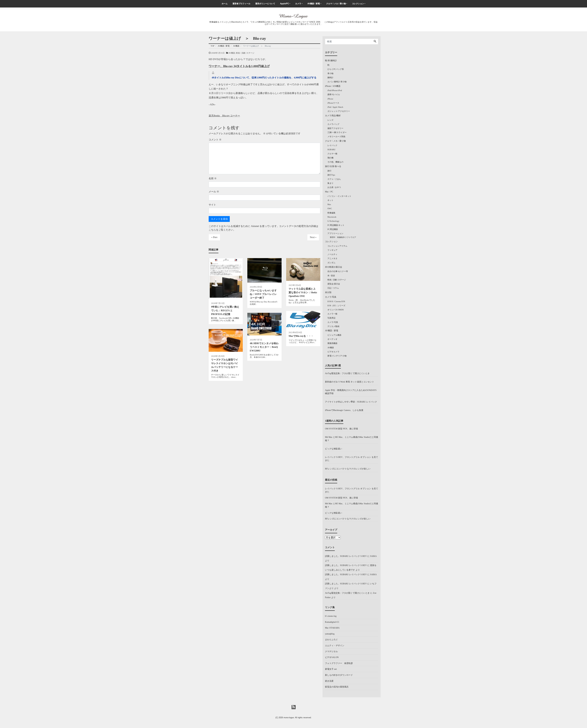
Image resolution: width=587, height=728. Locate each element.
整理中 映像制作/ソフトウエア (343, 237)
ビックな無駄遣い (333, 448)
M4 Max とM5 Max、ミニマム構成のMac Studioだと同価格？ (351, 439)
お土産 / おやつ (334, 187)
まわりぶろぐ (331, 639)
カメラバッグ (333, 124)
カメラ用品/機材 (333, 115)
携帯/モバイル (333, 94)
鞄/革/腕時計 (331, 60)
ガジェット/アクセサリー (338, 111)
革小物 (330, 73)
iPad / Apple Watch (335, 107)
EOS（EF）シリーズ (336, 305)
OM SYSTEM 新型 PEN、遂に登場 (341, 428)
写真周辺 (331, 318)
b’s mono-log (330, 616)
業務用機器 (332, 343)
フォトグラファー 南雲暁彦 (339, 663)
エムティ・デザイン (334, 645)
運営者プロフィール (241, 3)
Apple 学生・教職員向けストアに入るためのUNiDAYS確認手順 (351, 392)
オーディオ (332, 339)
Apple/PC (284, 3)
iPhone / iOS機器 (332, 86)
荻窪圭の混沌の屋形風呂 (337, 687)
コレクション (358, 3)
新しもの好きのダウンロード (339, 675)
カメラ (298, 3)
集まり (330, 183)
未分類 (328, 292)
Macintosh (331, 217)
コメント (215, 139)
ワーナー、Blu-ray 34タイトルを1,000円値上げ (239, 66)
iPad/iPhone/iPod (334, 90)
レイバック (332, 145)
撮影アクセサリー (335, 128)
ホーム (225, 3)
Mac (329, 204)
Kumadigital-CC (332, 622)
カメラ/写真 (330, 297)
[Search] (375, 41)
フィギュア (332, 250)
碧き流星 (329, 681)
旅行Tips (331, 175)
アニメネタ (332, 258)
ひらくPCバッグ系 (335, 69)
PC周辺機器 (332, 229)
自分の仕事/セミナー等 (337, 271)
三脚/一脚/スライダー (337, 132)
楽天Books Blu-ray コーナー (224, 115)
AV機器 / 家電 (313, 3)
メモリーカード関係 (336, 136)
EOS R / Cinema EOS (336, 301)
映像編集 (331, 213)
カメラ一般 (332, 314)
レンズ (330, 120)
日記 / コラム (333, 288)
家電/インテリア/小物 (337, 356)
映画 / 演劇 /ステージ (245, 53)
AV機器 (232, 53)
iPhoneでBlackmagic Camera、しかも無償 (344, 410)
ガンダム (331, 262)
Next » (313, 237)
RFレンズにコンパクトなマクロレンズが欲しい (347, 468)
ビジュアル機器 (334, 335)
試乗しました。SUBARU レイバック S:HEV (346, 556)
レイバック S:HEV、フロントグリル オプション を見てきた (351, 459)
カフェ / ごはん (334, 179)
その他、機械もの (335, 162)
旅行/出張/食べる (333, 166)
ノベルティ (332, 254)
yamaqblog (329, 633)
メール (214, 191)
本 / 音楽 (331, 275)
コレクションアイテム (337, 246)
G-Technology (333, 221)
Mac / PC (329, 191)
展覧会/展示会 (333, 284)
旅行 (329, 171)
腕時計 (330, 77)
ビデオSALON (332, 657)
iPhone (330, 99)
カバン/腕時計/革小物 (337, 82)
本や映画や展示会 (333, 267)
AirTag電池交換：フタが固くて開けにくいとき (347, 373)
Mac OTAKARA (332, 628)
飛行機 (330, 158)
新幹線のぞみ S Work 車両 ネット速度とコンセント (349, 382)
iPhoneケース (333, 103)
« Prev (214, 237)
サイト (212, 204)
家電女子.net (331, 669)
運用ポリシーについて (265, 3)
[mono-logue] (293, 16)
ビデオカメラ (333, 352)
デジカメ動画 (333, 326)
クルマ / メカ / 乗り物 (336, 3)
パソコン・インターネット (339, 196)
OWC (329, 208)
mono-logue (289, 717)
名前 (213, 178)
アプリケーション (335, 233)
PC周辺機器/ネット (335, 225)
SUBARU (331, 149)
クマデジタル (331, 651)
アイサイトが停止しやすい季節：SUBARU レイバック (351, 402)
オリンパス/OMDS (335, 310)
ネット (330, 200)
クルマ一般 (332, 154)
